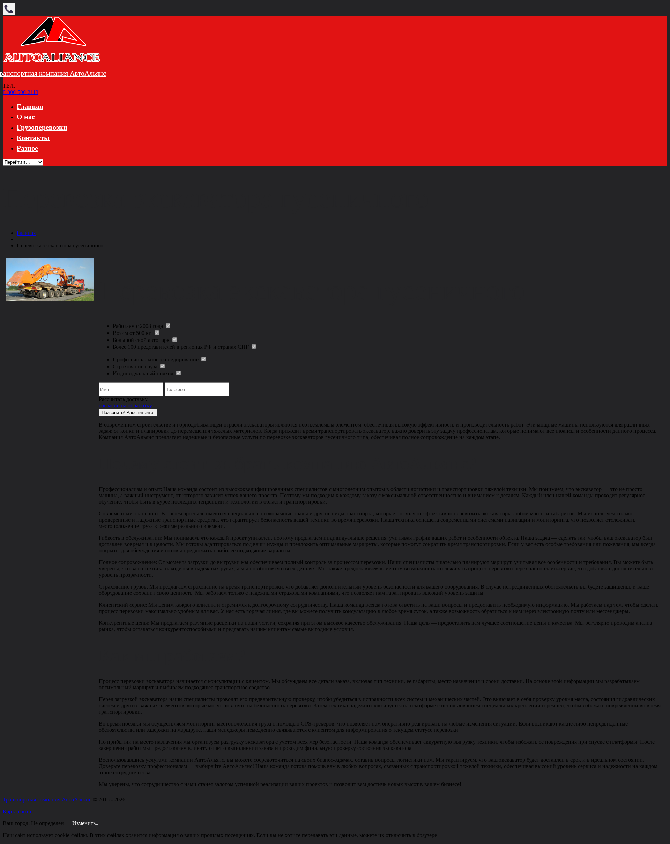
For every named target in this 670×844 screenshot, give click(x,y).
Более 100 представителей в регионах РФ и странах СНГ (181, 347)
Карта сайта (17, 811)
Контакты (33, 137)
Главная (30, 106)
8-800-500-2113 (20, 92)
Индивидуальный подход (144, 373)
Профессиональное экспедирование (156, 359)
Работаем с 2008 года (138, 326)
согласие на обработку (125, 405)
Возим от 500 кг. (133, 333)
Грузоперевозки (42, 127)
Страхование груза (136, 366)
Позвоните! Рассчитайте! (128, 412)
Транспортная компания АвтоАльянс (47, 800)
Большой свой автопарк (142, 340)
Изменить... (86, 823)
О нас (26, 117)
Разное (27, 148)
